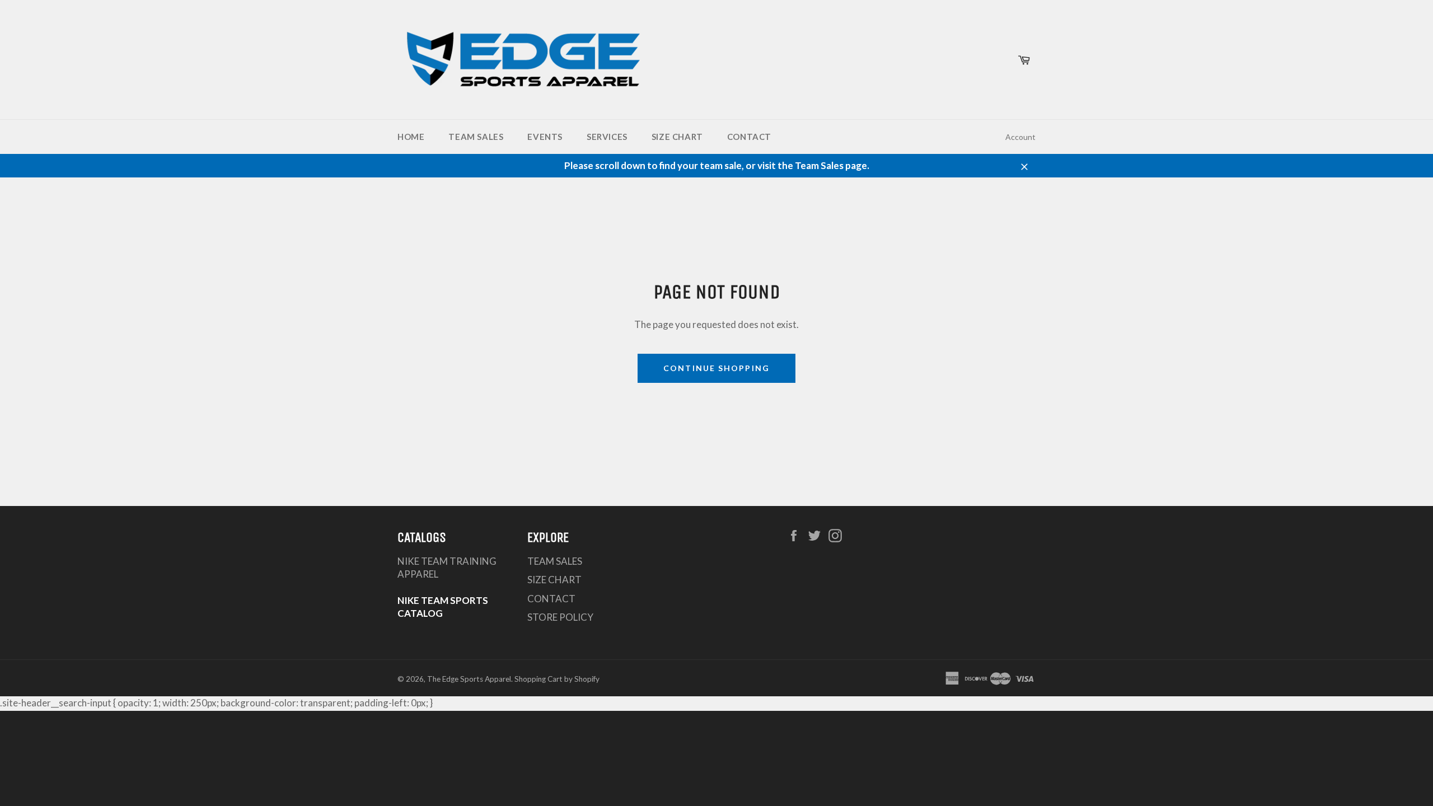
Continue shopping (716, 368)
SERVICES (607, 137)
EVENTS (545, 137)
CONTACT (749, 137)
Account (1020, 137)
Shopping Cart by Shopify (557, 678)
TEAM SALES (475, 137)
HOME (410, 137)
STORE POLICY (560, 617)
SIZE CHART (677, 137)
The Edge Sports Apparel (469, 678)
